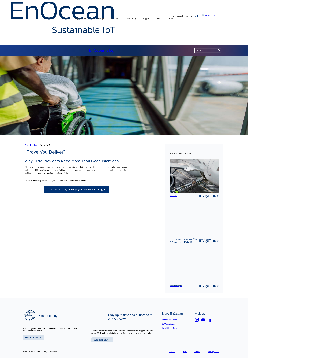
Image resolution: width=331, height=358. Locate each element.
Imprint (197, 351)
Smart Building (31, 145)
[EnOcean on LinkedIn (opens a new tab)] (209, 320)
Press (185, 351)
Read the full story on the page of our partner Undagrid (77, 189)
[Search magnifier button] (197, 16)
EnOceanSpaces (168, 324)
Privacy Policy (214, 351)
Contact (172, 351)
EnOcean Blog (101, 50)
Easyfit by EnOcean (170, 328)
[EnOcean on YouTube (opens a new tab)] (203, 320)
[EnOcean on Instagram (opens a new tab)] (197, 320)
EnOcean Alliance (169, 320)
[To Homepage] (63, 32)
